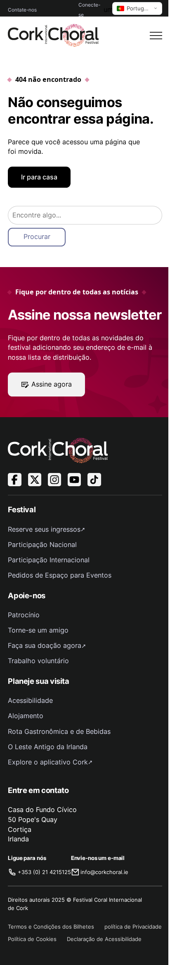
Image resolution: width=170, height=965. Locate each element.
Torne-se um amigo (38, 630)
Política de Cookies (32, 939)
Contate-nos (22, 10)
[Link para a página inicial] (53, 35)
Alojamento (25, 716)
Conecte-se (89, 10)
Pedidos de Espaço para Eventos (59, 575)
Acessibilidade (30, 700)
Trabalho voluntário (38, 661)
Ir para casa (39, 177)
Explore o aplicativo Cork (48, 762)
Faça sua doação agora (44, 645)
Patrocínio (24, 615)
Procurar (37, 236)
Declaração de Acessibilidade (104, 939)
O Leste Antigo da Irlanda (47, 747)
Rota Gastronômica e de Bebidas (59, 731)
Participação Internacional (49, 560)
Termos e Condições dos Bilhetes (51, 926)
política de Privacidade (133, 926)
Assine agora (51, 384)
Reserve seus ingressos (44, 529)
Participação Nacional (42, 544)
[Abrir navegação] (156, 35)
